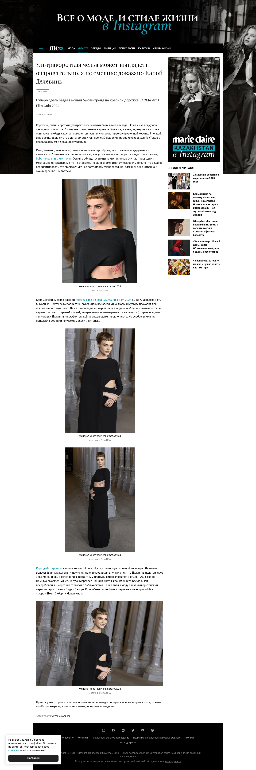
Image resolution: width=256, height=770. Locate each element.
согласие (13, 750)
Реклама (189, 737)
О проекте (67, 737)
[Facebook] (113, 730)
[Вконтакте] (123, 730)
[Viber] (142, 730)
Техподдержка (128, 742)
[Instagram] (103, 730)
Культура (144, 48)
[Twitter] (132, 730)
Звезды (96, 48)
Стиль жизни (162, 48)
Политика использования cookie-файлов (156, 737)
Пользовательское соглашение (111, 737)
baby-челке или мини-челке (53, 158)
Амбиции (110, 48)
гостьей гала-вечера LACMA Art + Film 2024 (103, 299)
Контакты (83, 737)
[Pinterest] (152, 730)
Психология (127, 48)
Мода (71, 48)
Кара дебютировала (49, 568)
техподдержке (173, 761)
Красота (83, 48)
